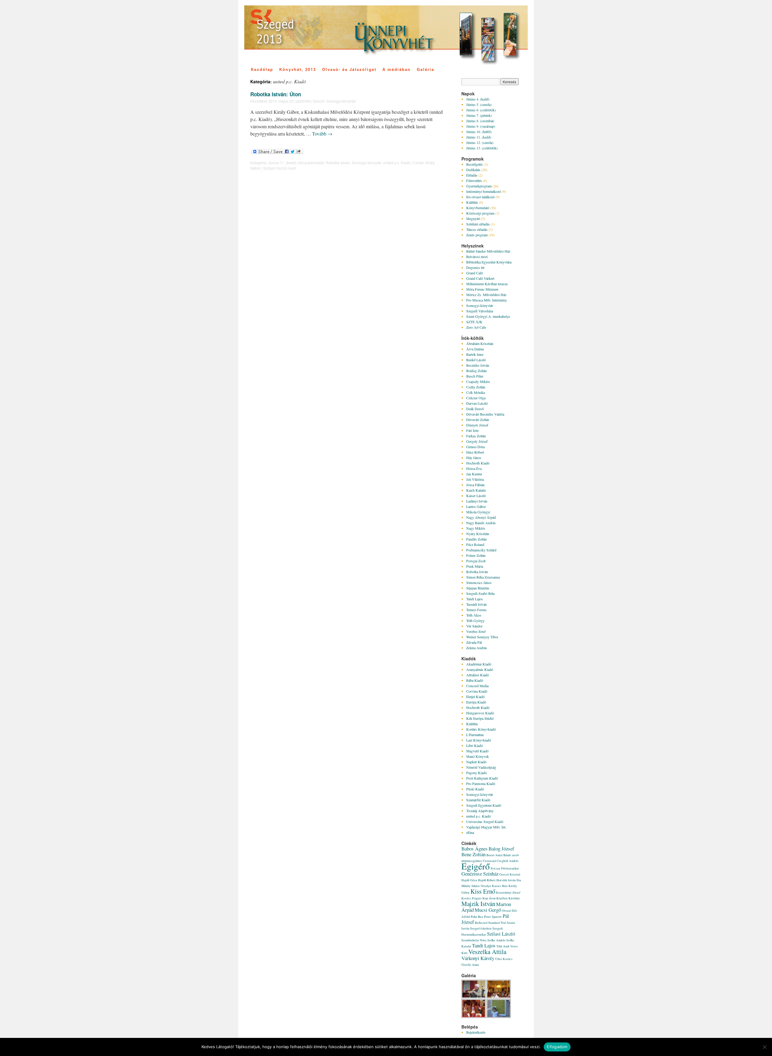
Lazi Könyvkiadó (478, 740)
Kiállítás (472, 202)
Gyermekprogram (479, 185)
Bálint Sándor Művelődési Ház (488, 251)
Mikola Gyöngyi (478, 511)
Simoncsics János (479, 582)
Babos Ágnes (474, 848)
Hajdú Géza (469, 880)
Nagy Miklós (475, 528)
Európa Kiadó (476, 702)
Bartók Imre (474, 354)
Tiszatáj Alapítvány (480, 810)
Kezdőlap (262, 69)
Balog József (501, 848)
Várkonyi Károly (477, 958)
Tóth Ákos (473, 615)
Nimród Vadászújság (481, 767)
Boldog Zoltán (476, 370)
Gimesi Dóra (475, 446)
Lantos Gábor (476, 506)
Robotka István (338, 162)
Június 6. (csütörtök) (481, 109)
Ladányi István (476, 501)
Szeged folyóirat (481, 928)
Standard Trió (497, 922)
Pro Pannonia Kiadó (480, 783)
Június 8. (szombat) (480, 120)
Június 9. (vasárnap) (480, 126)
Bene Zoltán (473, 854)
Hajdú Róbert (486, 880)
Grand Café (474, 272)
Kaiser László (476, 495)
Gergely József (477, 441)
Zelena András (476, 647)
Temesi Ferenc (476, 609)
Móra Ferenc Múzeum (482, 289)
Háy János (473, 457)
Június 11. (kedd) (282, 162)
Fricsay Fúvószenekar (505, 868)
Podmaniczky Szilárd (481, 549)
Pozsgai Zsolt (476, 560)
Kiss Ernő (482, 891)
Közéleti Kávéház (508, 898)
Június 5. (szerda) (479, 104)
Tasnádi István (476, 604)
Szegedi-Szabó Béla (480, 593)
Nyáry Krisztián (477, 533)
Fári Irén (472, 430)
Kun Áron (488, 898)
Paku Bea (477, 916)
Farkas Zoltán (476, 435)
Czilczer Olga (476, 397)
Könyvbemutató (311, 162)
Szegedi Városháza (479, 310)
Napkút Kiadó (476, 761)
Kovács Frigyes (471, 898)
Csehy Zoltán (475, 386)
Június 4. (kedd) (477, 99)
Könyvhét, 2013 (297, 69)
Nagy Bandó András (481, 522)
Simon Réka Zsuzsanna (483, 577)
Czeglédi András (507, 861)
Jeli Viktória (475, 479)
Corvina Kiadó (476, 691)
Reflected (481, 922)
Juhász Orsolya (481, 886)
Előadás (471, 175)
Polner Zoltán (476, 555)
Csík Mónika (475, 392)
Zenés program (477, 234)
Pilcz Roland (475, 544)
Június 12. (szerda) (479, 142)
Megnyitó (473, 218)
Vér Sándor (474, 626)
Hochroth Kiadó (477, 463)
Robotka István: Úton (275, 94)
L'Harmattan (475, 734)
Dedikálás (473, 169)
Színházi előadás (478, 224)
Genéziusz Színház (479, 873)
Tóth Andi (502, 946)
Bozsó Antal (494, 855)
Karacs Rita (500, 886)
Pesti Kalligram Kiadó (482, 778)
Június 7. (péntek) (479, 115)
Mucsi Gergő (488, 909)
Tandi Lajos (474, 598)
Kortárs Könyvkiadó (481, 729)
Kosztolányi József (508, 892)
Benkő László (476, 359)
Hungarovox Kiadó (480, 712)
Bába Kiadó (474, 680)
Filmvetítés (474, 180)
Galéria (425, 69)
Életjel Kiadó (475, 696)
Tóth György (475, 620)
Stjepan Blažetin (477, 587)
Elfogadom (557, 1046)
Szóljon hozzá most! (279, 168)
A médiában (396, 69)
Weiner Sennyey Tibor (482, 636)
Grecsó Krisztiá (509, 874)
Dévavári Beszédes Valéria (485, 414)
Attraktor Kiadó (477, 674)
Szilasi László (501, 933)
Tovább (322, 133)
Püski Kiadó (475, 788)
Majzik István (478, 903)
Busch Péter (474, 376)
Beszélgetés (474, 164)
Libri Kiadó (474, 745)
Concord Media (477, 685)
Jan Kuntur (474, 473)
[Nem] (764, 1047)
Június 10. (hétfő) (479, 131)
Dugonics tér (475, 267)
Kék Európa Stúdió (480, 718)
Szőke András (496, 940)
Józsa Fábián (475, 484)
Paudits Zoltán (476, 539)
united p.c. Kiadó (396, 162)
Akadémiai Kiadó (478, 664)
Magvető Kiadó (477, 750)
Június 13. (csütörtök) (482, 147)
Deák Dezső (475, 408)
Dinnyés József (477, 425)
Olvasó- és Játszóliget (349, 69)
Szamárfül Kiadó (478, 799)
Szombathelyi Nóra (473, 940)
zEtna (470, 832)
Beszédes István (477, 365)
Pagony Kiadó (476, 772)
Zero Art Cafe (476, 327)
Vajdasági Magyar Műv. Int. (486, 827)
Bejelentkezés (476, 1032)
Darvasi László (477, 403)
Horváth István (506, 880)
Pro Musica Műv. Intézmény (486, 300)
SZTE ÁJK (474, 321)
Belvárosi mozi (477, 256)
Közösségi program (480, 213)
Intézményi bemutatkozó (483, 191)
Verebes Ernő (476, 631)
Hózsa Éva (474, 468)
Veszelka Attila (487, 951)
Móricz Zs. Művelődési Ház (486, 294)
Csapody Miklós (478, 381)
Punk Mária (474, 566)
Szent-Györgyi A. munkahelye (488, 316)
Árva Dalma (475, 348)
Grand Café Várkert (480, 278)
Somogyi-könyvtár (341, 101)
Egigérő (475, 866)
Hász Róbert (475, 452)
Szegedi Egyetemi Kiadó (483, 805)
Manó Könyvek (477, 756)
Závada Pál (474, 642)
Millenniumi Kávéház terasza (487, 283)
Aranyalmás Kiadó (479, 669)
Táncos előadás (477, 229)
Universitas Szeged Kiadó (484, 821)
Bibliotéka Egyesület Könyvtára (488, 262)
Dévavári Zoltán (477, 419)
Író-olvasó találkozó (480, 196)
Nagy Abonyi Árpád (481, 517)
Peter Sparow (493, 916)
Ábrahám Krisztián (479, 343)
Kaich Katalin (476, 490)
